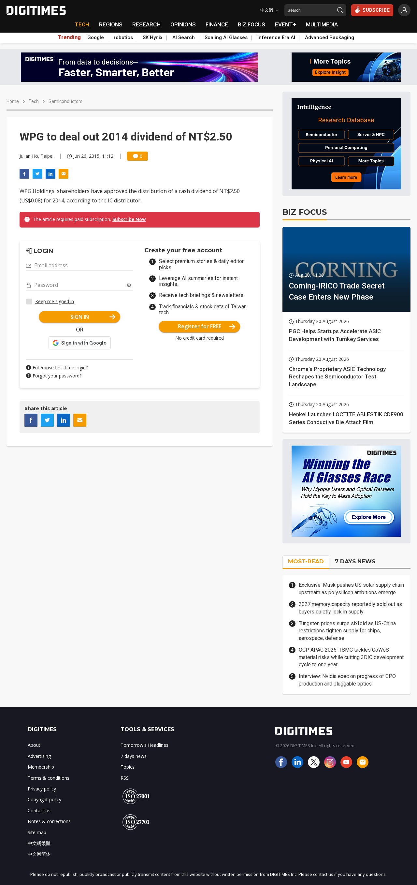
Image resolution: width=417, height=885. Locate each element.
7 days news (134, 756)
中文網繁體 (39, 843)
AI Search (183, 37)
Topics (128, 767)
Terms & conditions (48, 778)
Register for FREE (199, 326)
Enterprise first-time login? (60, 367)
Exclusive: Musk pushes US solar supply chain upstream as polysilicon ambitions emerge (351, 588)
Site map (37, 832)
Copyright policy (44, 799)
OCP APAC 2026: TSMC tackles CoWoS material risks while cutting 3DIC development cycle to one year (351, 657)
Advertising (39, 756)
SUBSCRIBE (376, 10)
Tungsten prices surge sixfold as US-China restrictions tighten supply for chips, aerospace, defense (347, 630)
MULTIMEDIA (322, 24)
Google (95, 37)
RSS (125, 778)
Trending (69, 37)
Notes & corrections (49, 821)
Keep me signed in (54, 301)
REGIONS (110, 24)
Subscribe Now (129, 219)
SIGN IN (79, 316)
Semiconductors (65, 101)
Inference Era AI (276, 37)
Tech (34, 101)
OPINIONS (183, 24)
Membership (41, 767)
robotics (123, 37)
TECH (82, 24)
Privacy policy (42, 789)
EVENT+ (285, 24)
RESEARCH (146, 24)
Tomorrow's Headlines (144, 745)
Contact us (39, 810)
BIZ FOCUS (251, 24)
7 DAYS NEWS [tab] (355, 561)
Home (13, 101)
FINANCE (217, 24)
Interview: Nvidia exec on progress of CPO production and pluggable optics (347, 679)
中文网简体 (39, 854)
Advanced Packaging (329, 37)
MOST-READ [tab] (306, 561)
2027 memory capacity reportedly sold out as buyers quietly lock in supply (350, 607)
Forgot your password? (57, 376)
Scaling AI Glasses (226, 37)
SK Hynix (153, 37)
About (34, 745)
